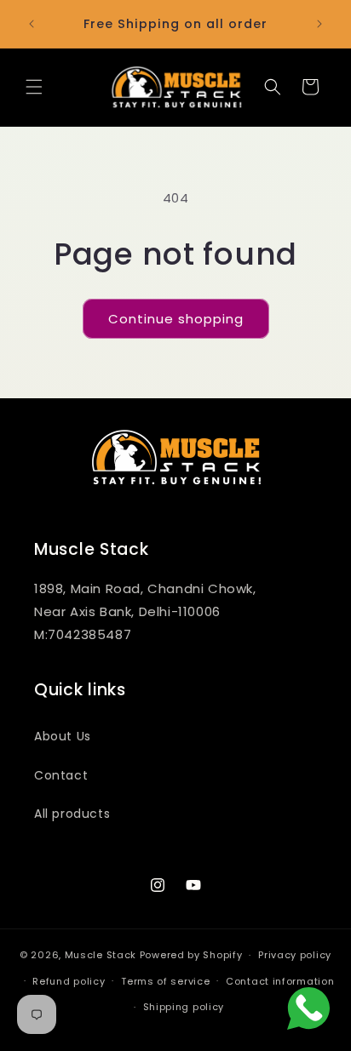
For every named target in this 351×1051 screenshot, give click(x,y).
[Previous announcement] (31, 24)
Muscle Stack (100, 955)
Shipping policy (184, 1007)
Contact (61, 775)
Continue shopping (176, 319)
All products (72, 813)
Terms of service (165, 981)
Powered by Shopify (191, 955)
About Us (62, 736)
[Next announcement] (319, 24)
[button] (34, 87)
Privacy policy (294, 955)
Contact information (280, 981)
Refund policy (68, 981)
